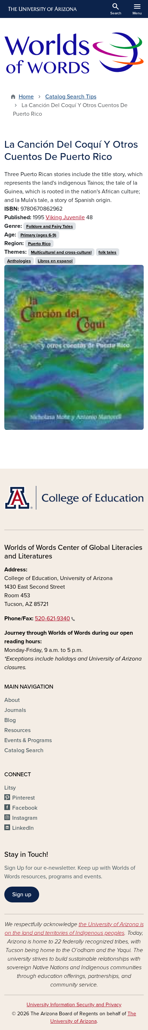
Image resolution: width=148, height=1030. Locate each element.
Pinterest (23, 797)
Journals (15, 710)
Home (26, 96)
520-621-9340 (52, 618)
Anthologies (19, 260)
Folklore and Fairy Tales (49, 226)
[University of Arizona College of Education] (74, 498)
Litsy (10, 787)
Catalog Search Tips (70, 96)
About (12, 700)
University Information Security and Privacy (74, 1005)
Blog (10, 720)
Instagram (24, 818)
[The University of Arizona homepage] (42, 9)
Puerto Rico (39, 243)
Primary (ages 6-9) (38, 235)
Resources (17, 730)
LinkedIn (23, 828)
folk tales (107, 252)
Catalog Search (23, 750)
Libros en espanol (55, 260)
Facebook (24, 807)
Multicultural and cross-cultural (61, 252)
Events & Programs (28, 740)
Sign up (21, 894)
